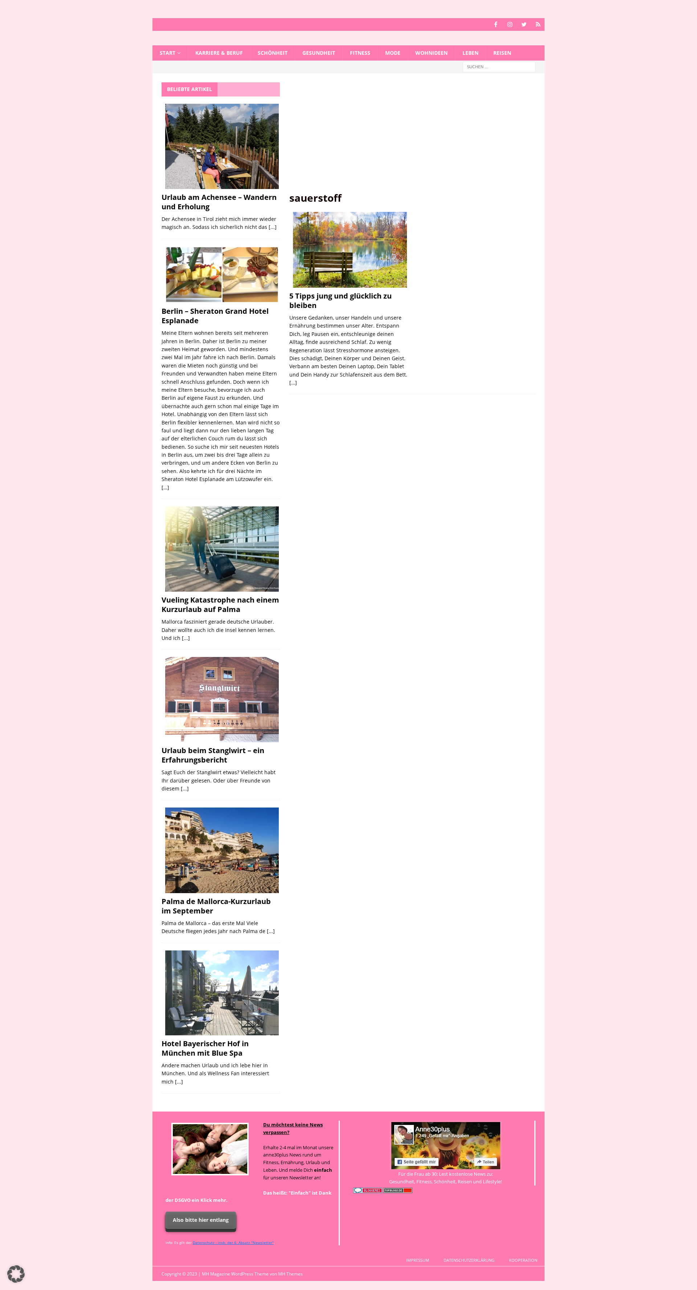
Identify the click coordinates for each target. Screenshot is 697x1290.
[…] (293, 382)
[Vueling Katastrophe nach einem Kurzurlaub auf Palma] (222, 549)
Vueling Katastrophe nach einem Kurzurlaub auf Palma (220, 604)
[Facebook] (495, 24)
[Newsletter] (538, 24)
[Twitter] (524, 24)
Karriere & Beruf (219, 52)
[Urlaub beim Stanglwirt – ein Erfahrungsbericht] (222, 699)
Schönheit (273, 52)
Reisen (502, 52)
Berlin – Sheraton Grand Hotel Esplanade (215, 315)
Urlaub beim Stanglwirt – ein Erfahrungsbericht (213, 755)
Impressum (417, 1260)
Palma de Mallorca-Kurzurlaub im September (216, 906)
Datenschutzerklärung (469, 1260)
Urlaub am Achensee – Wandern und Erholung (219, 201)
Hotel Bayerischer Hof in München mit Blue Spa (205, 1048)
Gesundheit (318, 52)
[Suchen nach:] (499, 66)
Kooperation (523, 1260)
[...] (273, 226)
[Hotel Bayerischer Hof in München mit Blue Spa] (222, 992)
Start (167, 52)
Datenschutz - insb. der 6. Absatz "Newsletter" (233, 1242)
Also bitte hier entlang (201, 1219)
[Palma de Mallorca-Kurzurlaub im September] (222, 850)
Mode (392, 52)
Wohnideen (431, 52)
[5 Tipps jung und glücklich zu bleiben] (350, 250)
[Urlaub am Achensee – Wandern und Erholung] (222, 146)
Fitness (360, 52)
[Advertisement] (412, 137)
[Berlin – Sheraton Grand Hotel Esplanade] (222, 274)
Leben (470, 52)
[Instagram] (510, 24)
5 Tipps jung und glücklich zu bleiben (340, 300)
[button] (16, 1274)
